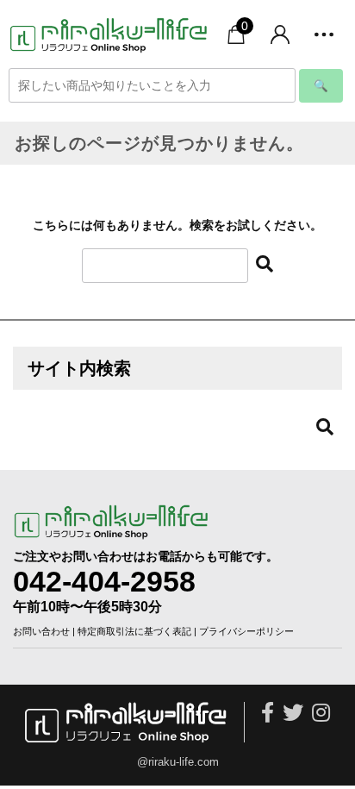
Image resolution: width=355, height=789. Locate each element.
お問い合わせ (41, 631)
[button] (324, 34)
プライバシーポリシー (246, 631)
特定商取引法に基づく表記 (134, 631)
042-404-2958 (104, 581)
